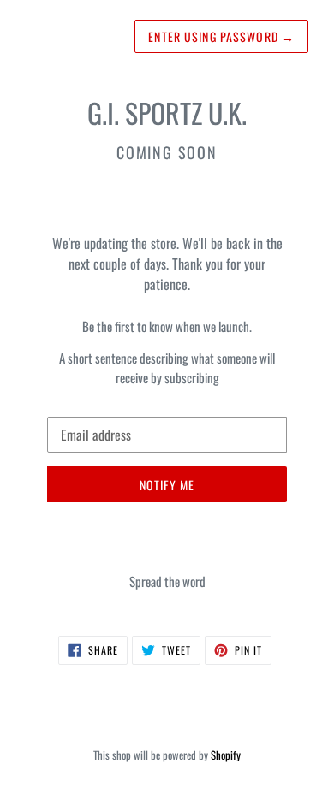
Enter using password (221, 36)
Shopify (226, 755)
